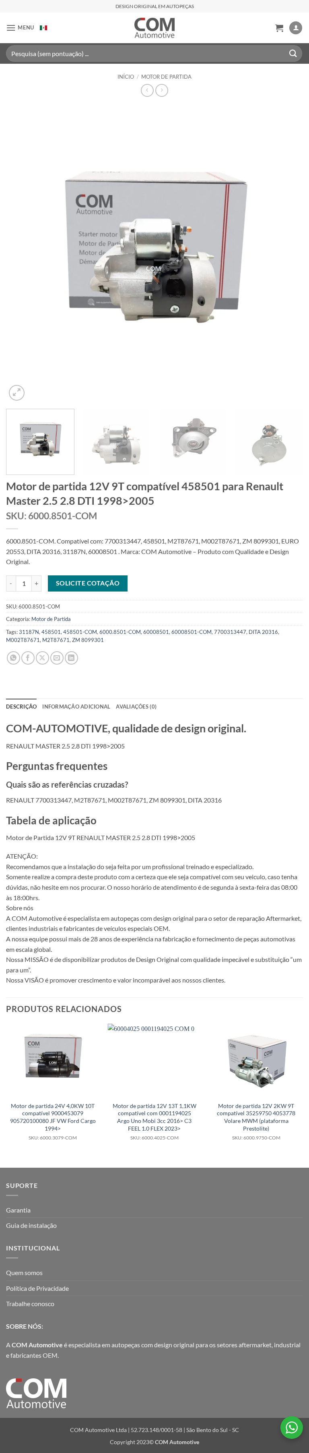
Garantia (18, 1210)
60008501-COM (191, 632)
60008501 (156, 632)
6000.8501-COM (120, 632)
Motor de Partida (166, 76)
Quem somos (24, 1272)
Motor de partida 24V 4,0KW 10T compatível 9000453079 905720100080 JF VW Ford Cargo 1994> (53, 1121)
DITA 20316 (263, 632)
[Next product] (147, 90)
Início (125, 76)
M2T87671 (56, 640)
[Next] (287, 254)
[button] (20, 28)
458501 (51, 632)
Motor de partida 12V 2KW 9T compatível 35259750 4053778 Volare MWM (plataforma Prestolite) (256, 1121)
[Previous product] (161, 90)
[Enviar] (293, 53)
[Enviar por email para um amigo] (57, 658)
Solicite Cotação (87, 583)
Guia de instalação (31, 1225)
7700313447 (230, 632)
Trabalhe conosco (30, 1303)
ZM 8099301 (88, 640)
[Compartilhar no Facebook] (28, 658)
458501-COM (80, 632)
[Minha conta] (295, 28)
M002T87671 (23, 640)
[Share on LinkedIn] (71, 658)
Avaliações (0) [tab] (136, 706)
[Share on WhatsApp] (13, 658)
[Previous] (22, 254)
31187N (29, 632)
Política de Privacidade (37, 1288)
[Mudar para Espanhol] (43, 27)
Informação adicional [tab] (76, 706)
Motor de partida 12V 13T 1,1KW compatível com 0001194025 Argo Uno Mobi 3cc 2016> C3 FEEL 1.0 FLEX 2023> (154, 1121)
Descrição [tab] (21, 706)
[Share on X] (42, 658)
